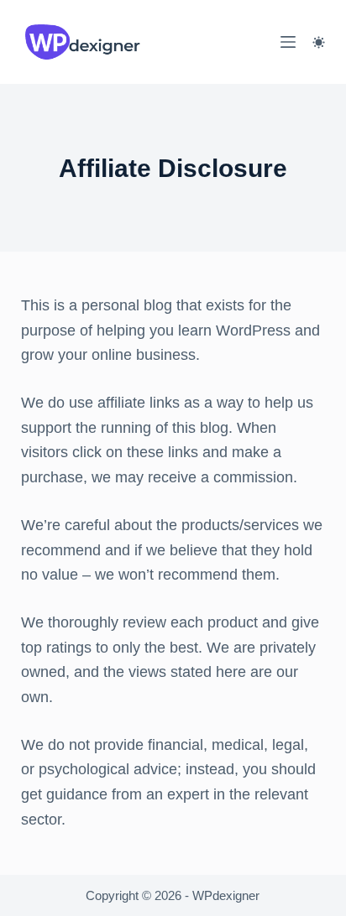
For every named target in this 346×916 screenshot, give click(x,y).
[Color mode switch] (318, 42)
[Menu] (288, 41)
